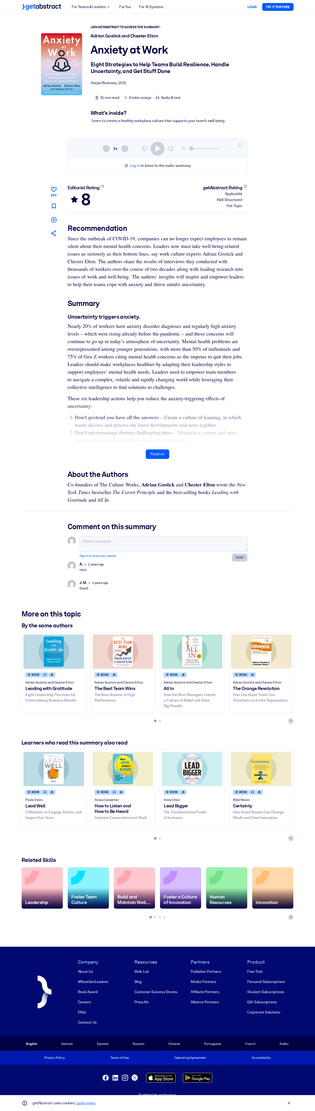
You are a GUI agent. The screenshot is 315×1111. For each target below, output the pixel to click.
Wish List (141, 971)
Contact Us (87, 1022)
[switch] (157, 149)
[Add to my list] (53, 220)
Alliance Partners (205, 1002)
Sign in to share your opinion (98, 556)
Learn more (85, 1103)
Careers (84, 1002)
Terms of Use (119, 1057)
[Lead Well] (54, 769)
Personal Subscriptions (266, 982)
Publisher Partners (206, 971)
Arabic (284, 1044)
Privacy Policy (54, 1057)
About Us (85, 971)
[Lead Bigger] (192, 769)
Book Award (88, 992)
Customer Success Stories (155, 992)
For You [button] (125, 7)
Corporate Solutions (263, 1012)
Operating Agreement (190, 1057)
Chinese (174, 1044)
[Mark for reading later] (53, 206)
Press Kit (141, 1002)
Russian (138, 1044)
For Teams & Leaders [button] (89, 7)
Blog (138, 982)
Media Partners (203, 982)
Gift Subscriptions (262, 1002)
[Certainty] (261, 769)
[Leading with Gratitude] (54, 651)
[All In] (192, 651)
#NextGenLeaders (93, 982)
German (67, 1044)
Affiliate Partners (205, 992)
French (250, 1044)
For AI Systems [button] (151, 7)
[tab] (155, 721)
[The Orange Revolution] (261, 651)
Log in (135, 165)
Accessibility (261, 1057)
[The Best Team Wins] (123, 651)
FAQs (82, 1012)
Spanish (103, 1044)
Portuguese (212, 1044)
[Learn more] (102, 186)
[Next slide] (291, 721)
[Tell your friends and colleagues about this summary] (53, 233)
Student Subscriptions (265, 992)
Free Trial (254, 971)
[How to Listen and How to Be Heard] (123, 769)
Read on (157, 454)
